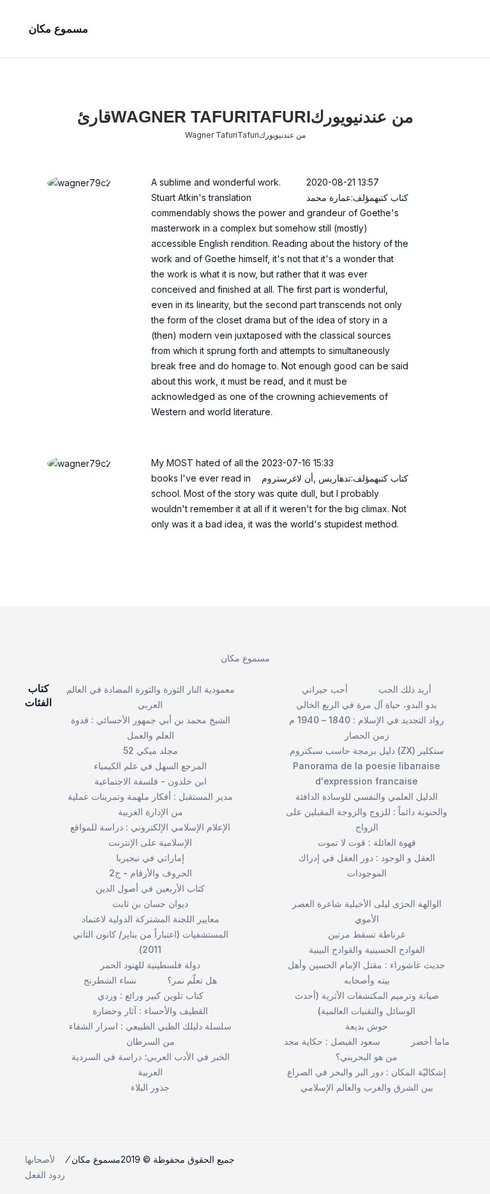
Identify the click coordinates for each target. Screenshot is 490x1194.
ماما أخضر (430, 1041)
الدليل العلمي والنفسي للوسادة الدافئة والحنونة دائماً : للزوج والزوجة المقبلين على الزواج (366, 811)
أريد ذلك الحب (404, 689)
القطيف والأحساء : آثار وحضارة (150, 1010)
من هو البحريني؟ (366, 1056)
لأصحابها (40, 1159)
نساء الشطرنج (110, 980)
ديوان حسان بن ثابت (150, 903)
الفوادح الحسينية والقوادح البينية (367, 949)
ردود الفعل (45, 1174)
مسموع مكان (245, 657)
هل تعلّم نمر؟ (192, 980)
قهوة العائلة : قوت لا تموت (367, 842)
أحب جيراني (325, 689)
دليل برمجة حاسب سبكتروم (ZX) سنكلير (367, 750)
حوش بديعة (366, 1026)
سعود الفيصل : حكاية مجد (332, 1041)
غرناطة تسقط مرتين (366, 934)
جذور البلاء (150, 1087)
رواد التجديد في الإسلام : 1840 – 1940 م (366, 719)
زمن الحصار (367, 735)
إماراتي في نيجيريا (150, 857)
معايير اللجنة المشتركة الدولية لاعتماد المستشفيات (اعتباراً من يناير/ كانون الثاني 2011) (150, 934)
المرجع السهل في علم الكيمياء (150, 765)
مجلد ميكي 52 (150, 750)
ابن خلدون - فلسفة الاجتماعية (150, 781)
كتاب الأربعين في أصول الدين (150, 888)
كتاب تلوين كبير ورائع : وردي (151, 995)
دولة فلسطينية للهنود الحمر (150, 964)
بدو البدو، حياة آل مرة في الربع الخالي (366, 704)
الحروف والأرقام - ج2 (150, 872)
